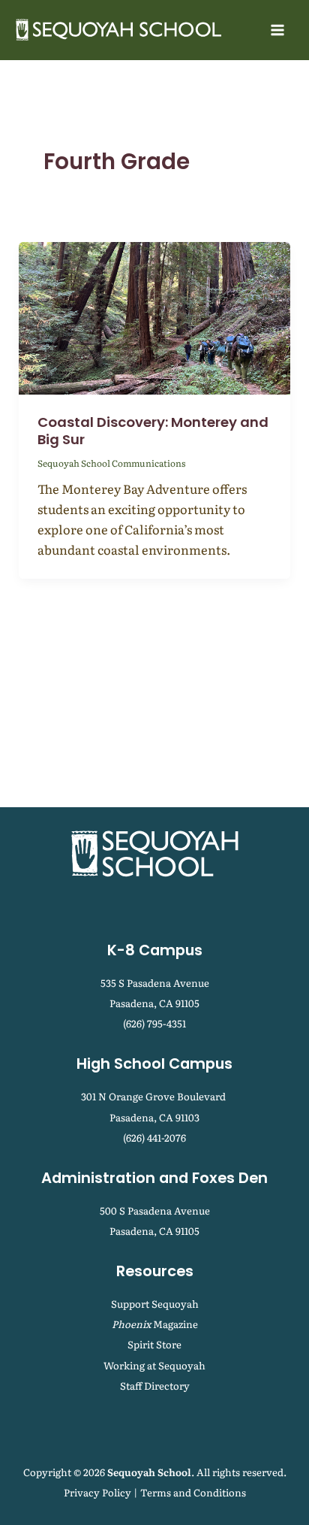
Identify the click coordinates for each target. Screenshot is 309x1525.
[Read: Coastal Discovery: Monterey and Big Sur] (154, 316)
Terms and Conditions (193, 1492)
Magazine (155, 1324)
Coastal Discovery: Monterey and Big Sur (153, 431)
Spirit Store (155, 1344)
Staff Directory (155, 1385)
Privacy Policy (97, 1492)
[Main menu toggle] (277, 30)
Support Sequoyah (155, 1304)
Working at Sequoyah (155, 1365)
